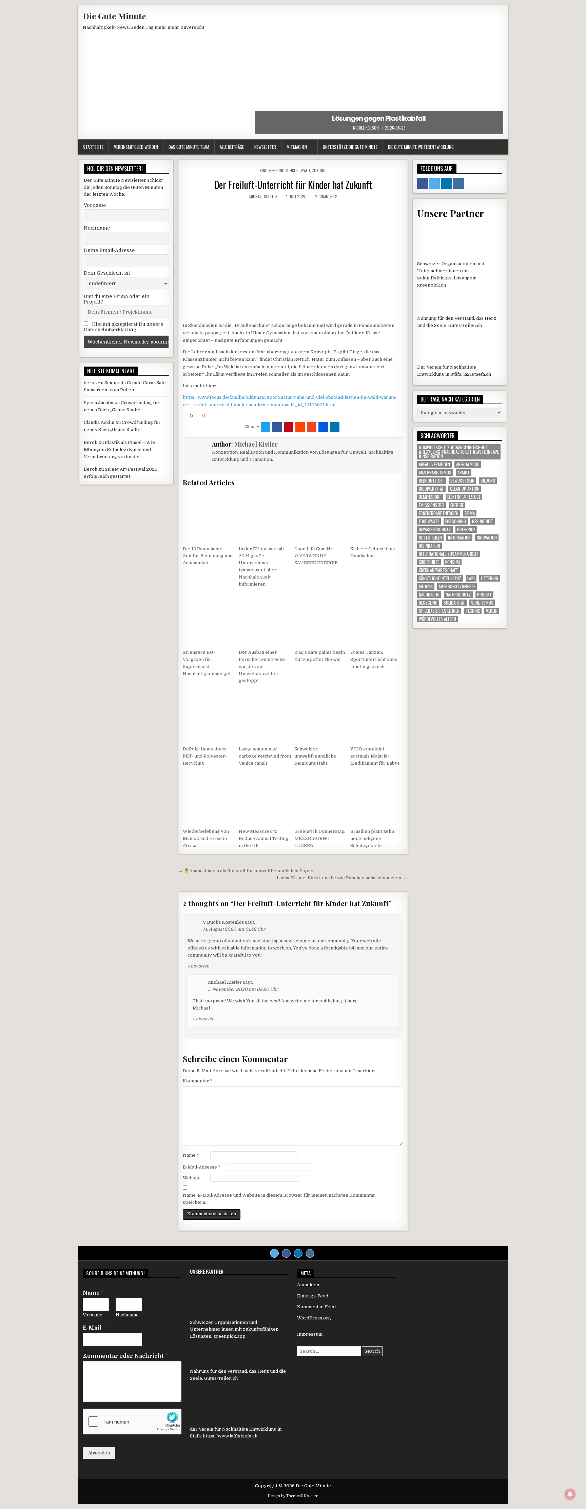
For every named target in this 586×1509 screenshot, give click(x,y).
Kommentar (197, 1080)
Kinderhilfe (429, 562)
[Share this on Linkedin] (334, 427)
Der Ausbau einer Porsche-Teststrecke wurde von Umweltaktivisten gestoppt (262, 666)
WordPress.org (314, 1317)
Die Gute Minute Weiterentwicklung (421, 146)
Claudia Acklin (99, 422)
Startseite (93, 146)
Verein (491, 611)
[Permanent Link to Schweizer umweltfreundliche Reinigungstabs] (320, 715)
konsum (452, 562)
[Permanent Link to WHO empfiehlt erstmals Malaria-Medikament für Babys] (376, 715)
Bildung (488, 480)
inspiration (429, 546)
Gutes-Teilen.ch (465, 325)
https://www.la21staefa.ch (230, 1435)
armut (463, 472)
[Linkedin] (298, 1253)
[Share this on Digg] (323, 427)
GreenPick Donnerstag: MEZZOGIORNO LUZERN (319, 838)
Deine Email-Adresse (109, 250)
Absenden (99, 1452)
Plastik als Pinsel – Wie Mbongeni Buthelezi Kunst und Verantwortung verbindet (119, 449)
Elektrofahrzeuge (464, 497)
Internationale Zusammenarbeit (448, 554)
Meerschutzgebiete (457, 586)
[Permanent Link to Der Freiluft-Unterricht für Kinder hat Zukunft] (293, 260)
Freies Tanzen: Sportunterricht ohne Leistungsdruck (373, 659)
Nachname (97, 228)
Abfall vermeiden (434, 464)
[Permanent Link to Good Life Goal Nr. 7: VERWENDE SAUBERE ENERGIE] (320, 515)
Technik (473, 611)
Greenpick (466, 529)
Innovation (487, 537)
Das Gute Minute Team (189, 146)
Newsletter (265, 146)
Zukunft (319, 170)
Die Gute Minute (114, 16)
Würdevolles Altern (437, 619)
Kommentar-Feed (316, 1306)
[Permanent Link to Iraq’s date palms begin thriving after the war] (320, 619)
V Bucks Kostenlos (223, 922)
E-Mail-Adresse (201, 1167)
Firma (470, 513)
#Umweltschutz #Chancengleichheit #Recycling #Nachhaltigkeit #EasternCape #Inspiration (459, 451)
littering (489, 578)
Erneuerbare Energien (438, 513)
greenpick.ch (431, 285)
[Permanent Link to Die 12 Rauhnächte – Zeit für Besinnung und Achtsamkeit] (209, 515)
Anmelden (308, 1284)
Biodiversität (431, 489)
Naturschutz (458, 594)
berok (90, 382)
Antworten (198, 966)
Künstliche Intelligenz (440, 578)
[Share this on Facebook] (277, 427)
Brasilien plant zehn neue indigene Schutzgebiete (372, 838)
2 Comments (326, 196)
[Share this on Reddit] (300, 427)
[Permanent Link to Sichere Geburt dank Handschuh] (376, 515)
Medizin (426, 586)
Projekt (484, 594)
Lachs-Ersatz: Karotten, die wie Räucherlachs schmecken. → (342, 877)
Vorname (95, 205)
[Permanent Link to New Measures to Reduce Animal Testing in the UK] (265, 798)
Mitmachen (297, 146)
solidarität (454, 603)
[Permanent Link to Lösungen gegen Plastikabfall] (379, 72)
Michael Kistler (263, 196)
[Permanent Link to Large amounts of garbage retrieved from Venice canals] (265, 715)
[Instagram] (310, 1253)
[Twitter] (274, 1253)
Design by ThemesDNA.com (293, 1496)
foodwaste (429, 521)
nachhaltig (429, 594)
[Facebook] (286, 1253)
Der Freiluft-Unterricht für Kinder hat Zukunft (293, 185)
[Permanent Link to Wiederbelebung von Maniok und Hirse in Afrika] (209, 798)
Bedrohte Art (431, 480)
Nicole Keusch (366, 128)
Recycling (428, 603)
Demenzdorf (430, 497)
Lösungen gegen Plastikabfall (379, 118)
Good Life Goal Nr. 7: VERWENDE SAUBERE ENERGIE (316, 556)
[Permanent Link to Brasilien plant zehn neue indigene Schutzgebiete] (376, 798)
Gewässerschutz (435, 529)
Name (191, 1155)
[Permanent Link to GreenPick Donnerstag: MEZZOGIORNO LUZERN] (320, 798)
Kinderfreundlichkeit (279, 170)
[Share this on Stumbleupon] (311, 427)
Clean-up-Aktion (465, 489)
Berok (90, 442)
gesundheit (482, 521)
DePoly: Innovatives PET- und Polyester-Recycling (205, 756)
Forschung (455, 521)
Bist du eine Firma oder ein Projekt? (117, 299)
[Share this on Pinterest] (288, 427)
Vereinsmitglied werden (136, 146)
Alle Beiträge (232, 146)
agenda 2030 (468, 464)
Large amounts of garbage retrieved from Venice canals (265, 756)
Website (192, 1177)
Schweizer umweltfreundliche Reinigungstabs (315, 756)
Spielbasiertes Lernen (439, 611)
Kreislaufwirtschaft (438, 570)
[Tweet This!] (265, 427)
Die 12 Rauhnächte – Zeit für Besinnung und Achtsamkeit (208, 556)
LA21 (471, 578)
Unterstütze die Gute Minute (350, 146)
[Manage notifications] (570, 1494)
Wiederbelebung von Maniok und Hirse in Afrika (206, 838)
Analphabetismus (435, 472)
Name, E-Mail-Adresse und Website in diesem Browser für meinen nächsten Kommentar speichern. (279, 1199)
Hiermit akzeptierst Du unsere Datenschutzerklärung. (123, 326)
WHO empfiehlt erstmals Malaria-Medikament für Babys (375, 756)
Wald (305, 170)
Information (459, 537)
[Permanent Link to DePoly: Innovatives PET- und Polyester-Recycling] (209, 715)
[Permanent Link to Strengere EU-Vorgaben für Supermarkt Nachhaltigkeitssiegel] (209, 619)
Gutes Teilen (430, 537)
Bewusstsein (462, 480)
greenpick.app (229, 1336)
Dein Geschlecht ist (107, 273)
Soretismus (482, 603)
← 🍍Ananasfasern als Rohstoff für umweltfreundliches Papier (246, 870)
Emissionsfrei (431, 505)
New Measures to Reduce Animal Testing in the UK (263, 838)
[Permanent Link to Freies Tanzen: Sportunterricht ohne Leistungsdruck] (376, 619)
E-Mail (94, 1328)
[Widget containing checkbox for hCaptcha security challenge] (132, 1421)
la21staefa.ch (477, 374)
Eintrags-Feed (312, 1295)
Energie (457, 505)
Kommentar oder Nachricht (125, 1356)
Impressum (310, 1334)
